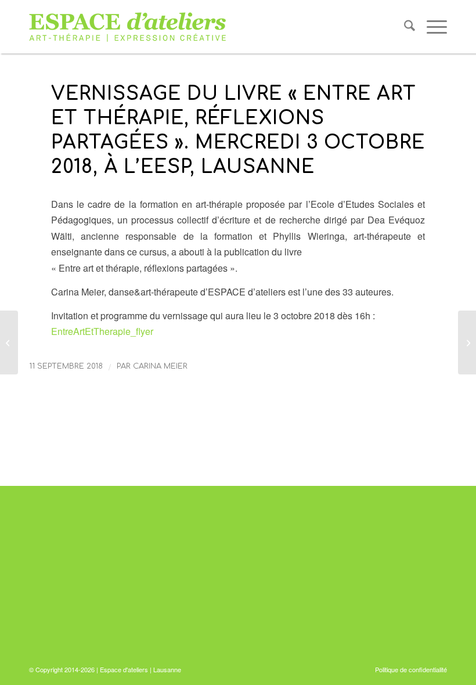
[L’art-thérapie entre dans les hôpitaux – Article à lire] (9, 342)
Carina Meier (160, 366)
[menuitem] (403, 27)
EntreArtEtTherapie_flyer (102, 331)
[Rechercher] (403, 27)
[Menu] (431, 27)
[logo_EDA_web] (127, 27)
